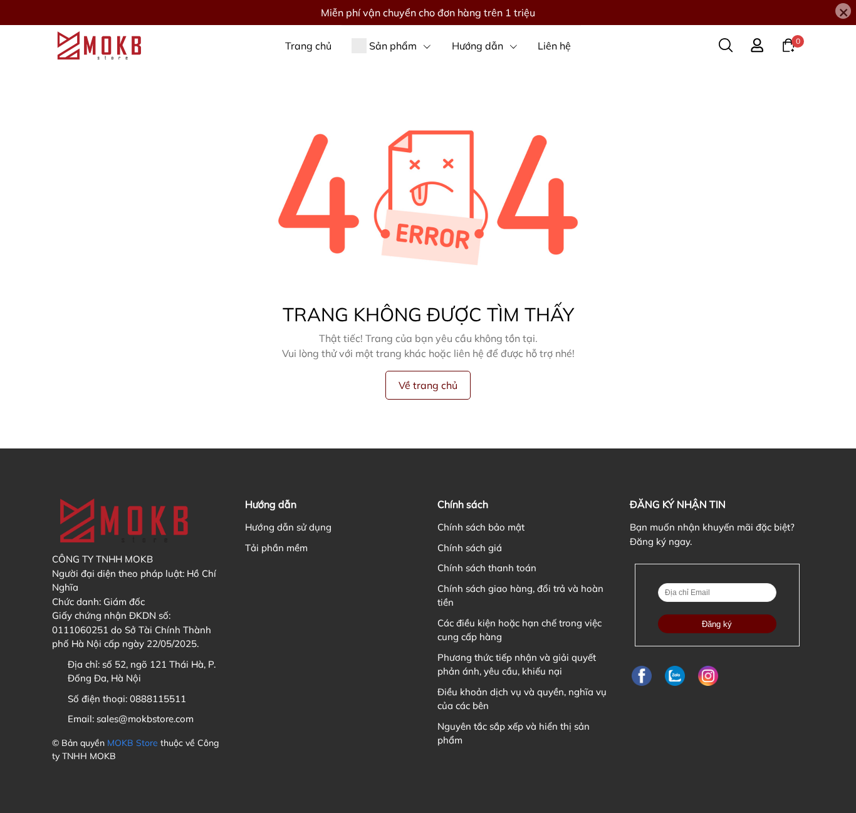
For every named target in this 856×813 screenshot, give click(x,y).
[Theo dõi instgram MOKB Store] (708, 676)
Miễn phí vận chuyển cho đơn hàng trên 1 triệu (428, 12)
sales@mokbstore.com (145, 719)
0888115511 (158, 699)
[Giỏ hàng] (788, 44)
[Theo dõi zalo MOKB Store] (675, 676)
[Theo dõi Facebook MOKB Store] (642, 676)
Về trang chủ (428, 385)
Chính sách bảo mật (481, 527)
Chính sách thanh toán (486, 568)
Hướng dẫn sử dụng (288, 527)
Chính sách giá (469, 548)
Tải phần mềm (276, 548)
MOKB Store (132, 742)
